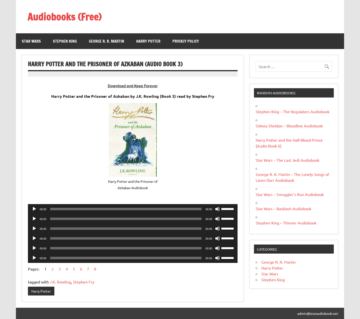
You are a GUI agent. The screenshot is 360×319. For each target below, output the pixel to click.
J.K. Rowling (60, 281)
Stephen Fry (83, 281)
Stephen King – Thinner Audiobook (286, 222)
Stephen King (65, 41)
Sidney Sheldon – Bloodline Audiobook (289, 125)
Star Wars (31, 41)
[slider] (228, 208)
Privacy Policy (185, 41)
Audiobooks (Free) (65, 17)
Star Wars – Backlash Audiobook (283, 208)
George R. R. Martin (106, 41)
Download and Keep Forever (133, 86)
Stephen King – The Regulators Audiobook (292, 111)
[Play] (34, 209)
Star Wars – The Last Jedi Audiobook (287, 160)
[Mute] (217, 209)
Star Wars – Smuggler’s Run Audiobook (290, 194)
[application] (133, 209)
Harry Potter (148, 41)
